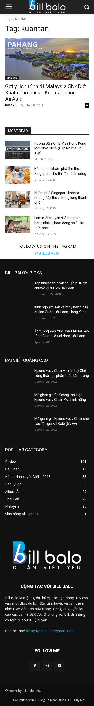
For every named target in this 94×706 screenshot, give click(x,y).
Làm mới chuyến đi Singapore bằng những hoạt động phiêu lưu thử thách (59, 223)
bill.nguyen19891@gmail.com (49, 630)
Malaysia (12, 78)
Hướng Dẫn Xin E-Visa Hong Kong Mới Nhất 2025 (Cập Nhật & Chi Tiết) (60, 148)
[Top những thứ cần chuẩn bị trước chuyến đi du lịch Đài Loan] (17, 289)
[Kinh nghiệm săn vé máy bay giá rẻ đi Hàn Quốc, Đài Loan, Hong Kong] (17, 313)
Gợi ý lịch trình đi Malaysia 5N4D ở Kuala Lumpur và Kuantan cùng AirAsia (45, 92)
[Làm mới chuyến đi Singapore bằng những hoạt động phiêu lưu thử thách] (17, 224)
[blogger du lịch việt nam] (47, 555)
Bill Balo (11, 105)
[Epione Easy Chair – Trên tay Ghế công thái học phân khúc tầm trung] (17, 377)
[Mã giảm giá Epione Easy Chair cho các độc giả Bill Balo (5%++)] (17, 425)
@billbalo (47, 253)
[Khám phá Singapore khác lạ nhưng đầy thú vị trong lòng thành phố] (17, 199)
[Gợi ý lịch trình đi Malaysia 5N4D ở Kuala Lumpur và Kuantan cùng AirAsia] (47, 59)
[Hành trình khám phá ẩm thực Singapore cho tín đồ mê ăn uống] (17, 175)
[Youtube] (59, 666)
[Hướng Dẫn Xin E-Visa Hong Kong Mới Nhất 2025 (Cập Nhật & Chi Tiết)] (17, 150)
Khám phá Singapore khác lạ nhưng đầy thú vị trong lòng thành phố (60, 197)
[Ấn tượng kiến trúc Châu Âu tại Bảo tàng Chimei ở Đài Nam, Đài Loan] (17, 337)
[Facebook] (35, 666)
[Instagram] (47, 666)
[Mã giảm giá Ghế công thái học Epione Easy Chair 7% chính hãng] (17, 401)
